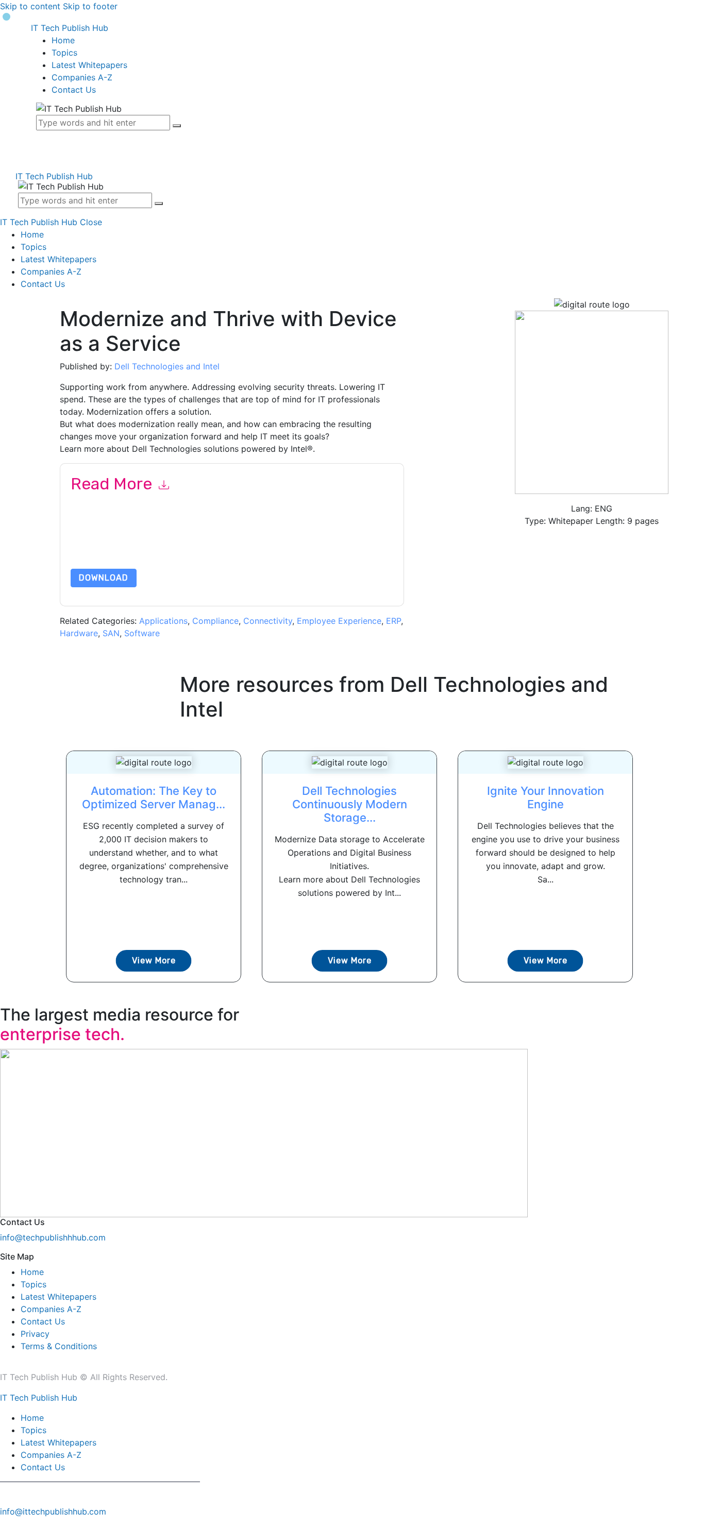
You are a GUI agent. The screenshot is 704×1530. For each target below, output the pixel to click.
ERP (393, 621)
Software (142, 633)
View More (154, 960)
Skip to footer (90, 6)
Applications (163, 621)
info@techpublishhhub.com (53, 1237)
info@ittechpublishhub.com (53, 1511)
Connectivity (267, 621)
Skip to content (30, 6)
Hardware (79, 633)
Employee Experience (339, 621)
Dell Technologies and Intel (167, 366)
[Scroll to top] (5, 1524)
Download (103, 578)
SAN (111, 633)
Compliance (215, 621)
